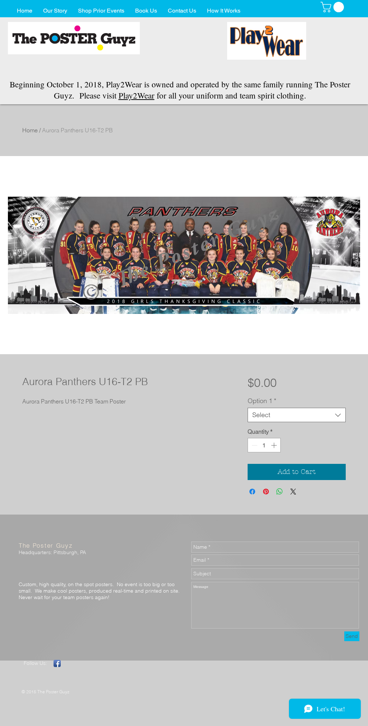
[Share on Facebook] (252, 491)
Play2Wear (137, 95)
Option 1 (262, 401)
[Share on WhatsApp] (279, 491)
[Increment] (275, 445)
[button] (333, 7)
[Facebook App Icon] (57, 663)
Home (30, 130)
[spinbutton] (264, 445)
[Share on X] (293, 491)
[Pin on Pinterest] (266, 491)
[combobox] (297, 415)
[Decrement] (254, 445)
